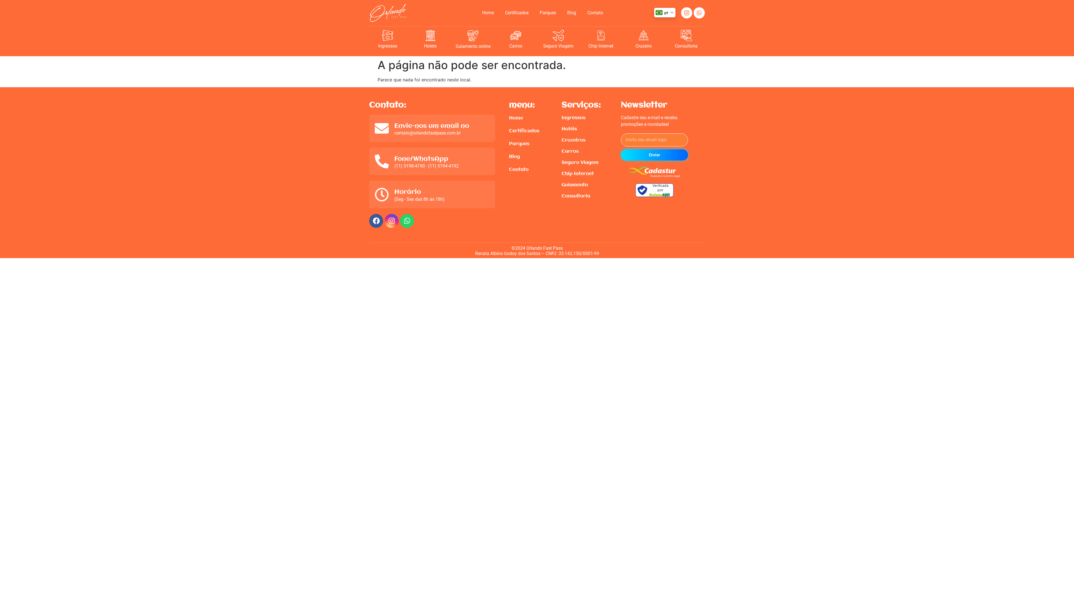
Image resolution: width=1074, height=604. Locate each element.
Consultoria (686, 46)
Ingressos (387, 46)
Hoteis (430, 46)
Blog (571, 12)
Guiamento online (473, 46)
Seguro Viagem (558, 46)
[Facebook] (376, 221)
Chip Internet (600, 46)
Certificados (517, 12)
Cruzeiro (643, 46)
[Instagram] (686, 12)
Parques (548, 12)
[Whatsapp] (699, 12)
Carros (515, 46)
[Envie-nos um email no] (382, 128)
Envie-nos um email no (431, 126)
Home (488, 12)
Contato (595, 12)
